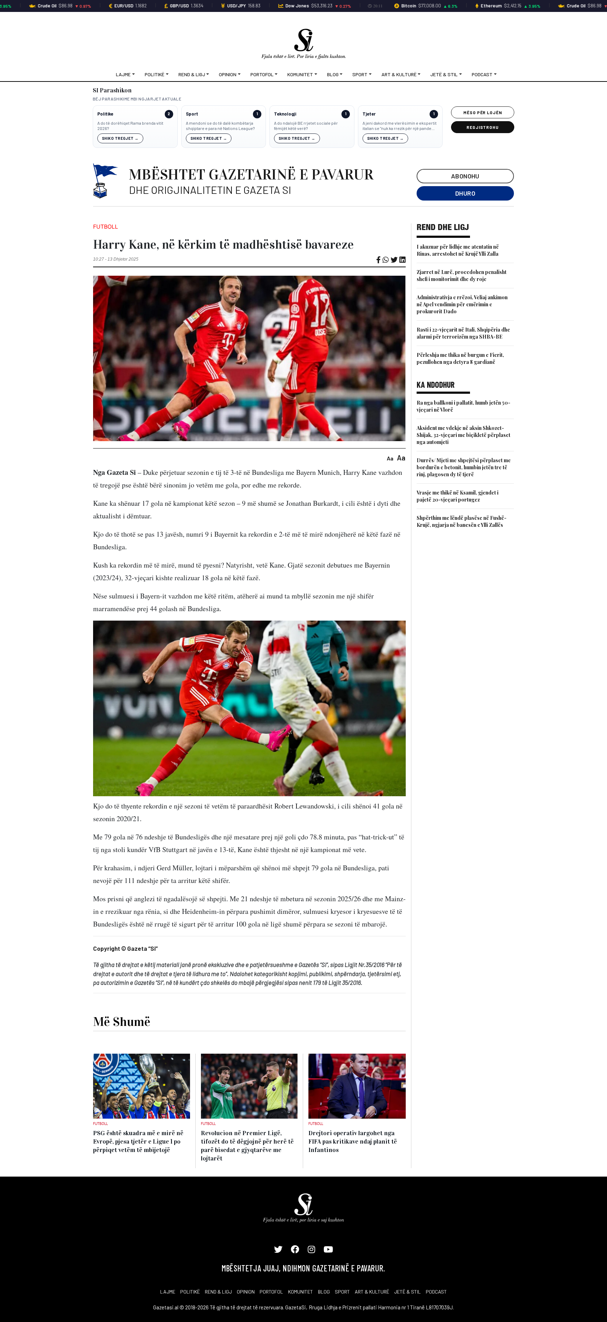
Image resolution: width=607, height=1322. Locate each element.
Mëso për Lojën (482, 112)
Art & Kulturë (399, 74)
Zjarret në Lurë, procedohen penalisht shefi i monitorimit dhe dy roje (462, 275)
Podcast (482, 74)
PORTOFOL (271, 1292)
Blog (333, 74)
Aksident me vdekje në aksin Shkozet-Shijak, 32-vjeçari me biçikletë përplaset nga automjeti (463, 435)
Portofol (262, 74)
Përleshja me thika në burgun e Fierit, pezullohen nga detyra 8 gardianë (460, 358)
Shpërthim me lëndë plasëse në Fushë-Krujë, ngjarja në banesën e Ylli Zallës (462, 521)
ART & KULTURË (372, 1292)
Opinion (227, 74)
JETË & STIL (407, 1292)
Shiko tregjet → (120, 138)
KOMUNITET (300, 1292)
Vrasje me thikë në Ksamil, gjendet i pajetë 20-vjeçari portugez (457, 496)
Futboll (105, 226)
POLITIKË (190, 1292)
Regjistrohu (482, 127)
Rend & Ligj (191, 74)
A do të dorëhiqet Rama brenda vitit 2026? (130, 125)
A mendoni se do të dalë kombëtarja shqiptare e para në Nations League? (220, 125)
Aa (390, 458)
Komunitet (300, 74)
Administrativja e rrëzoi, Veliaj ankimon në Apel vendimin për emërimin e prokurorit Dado (462, 304)
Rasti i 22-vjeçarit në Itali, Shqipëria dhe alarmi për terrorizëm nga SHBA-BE (463, 333)
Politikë (154, 74)
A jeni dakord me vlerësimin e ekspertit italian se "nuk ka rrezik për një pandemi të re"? (400, 125)
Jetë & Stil (444, 74)
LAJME (167, 1292)
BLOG (324, 1292)
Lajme (123, 74)
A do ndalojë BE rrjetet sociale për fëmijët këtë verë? (306, 125)
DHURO (465, 193)
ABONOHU (465, 176)
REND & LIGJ (218, 1292)
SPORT (342, 1292)
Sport (359, 74)
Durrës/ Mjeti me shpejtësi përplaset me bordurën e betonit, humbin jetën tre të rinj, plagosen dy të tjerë (464, 467)
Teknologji (285, 114)
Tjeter (369, 114)
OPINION (246, 1292)
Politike (105, 114)
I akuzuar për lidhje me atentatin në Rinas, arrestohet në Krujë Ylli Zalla (458, 250)
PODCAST (436, 1292)
